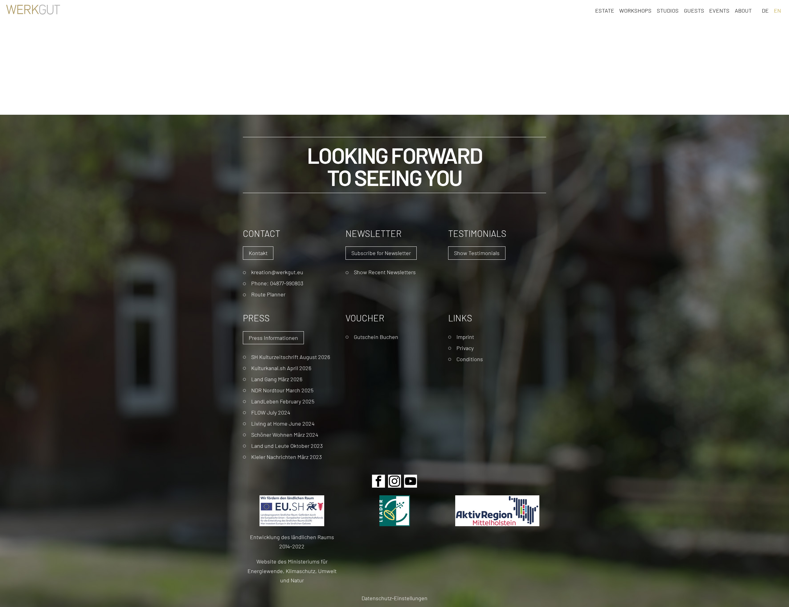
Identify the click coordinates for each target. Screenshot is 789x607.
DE (765, 10)
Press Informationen (273, 337)
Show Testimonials (477, 252)
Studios (668, 10)
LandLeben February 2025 (282, 401)
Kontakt (258, 252)
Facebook (378, 481)
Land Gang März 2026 (276, 378)
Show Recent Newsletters (385, 271)
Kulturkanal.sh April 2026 (281, 367)
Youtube (410, 481)
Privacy (465, 347)
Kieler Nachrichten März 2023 (286, 456)
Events (719, 10)
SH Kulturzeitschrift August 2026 (290, 356)
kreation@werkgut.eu (277, 271)
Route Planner (268, 294)
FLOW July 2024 (270, 412)
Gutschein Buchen (376, 336)
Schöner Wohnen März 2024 (284, 434)
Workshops (635, 10)
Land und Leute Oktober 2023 (287, 445)
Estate (604, 10)
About (743, 10)
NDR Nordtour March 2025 (282, 390)
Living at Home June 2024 (283, 423)
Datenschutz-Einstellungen (394, 597)
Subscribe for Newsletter (381, 252)
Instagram (394, 481)
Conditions (469, 358)
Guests (694, 10)
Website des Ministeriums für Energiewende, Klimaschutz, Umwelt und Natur (292, 571)
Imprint (465, 336)
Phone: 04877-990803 (277, 283)
